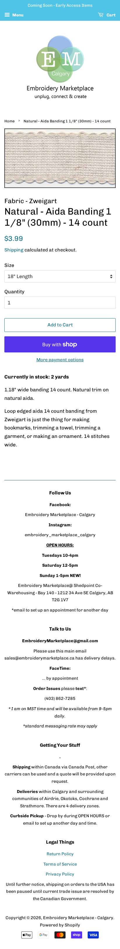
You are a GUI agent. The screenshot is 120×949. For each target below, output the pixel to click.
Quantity (14, 291)
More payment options (60, 359)
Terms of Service (60, 864)
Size (9, 265)
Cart (111, 15)
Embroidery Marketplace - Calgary (78, 917)
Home (9, 121)
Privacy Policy (60, 874)
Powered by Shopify (60, 925)
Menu (17, 15)
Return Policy (60, 854)
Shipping (13, 250)
